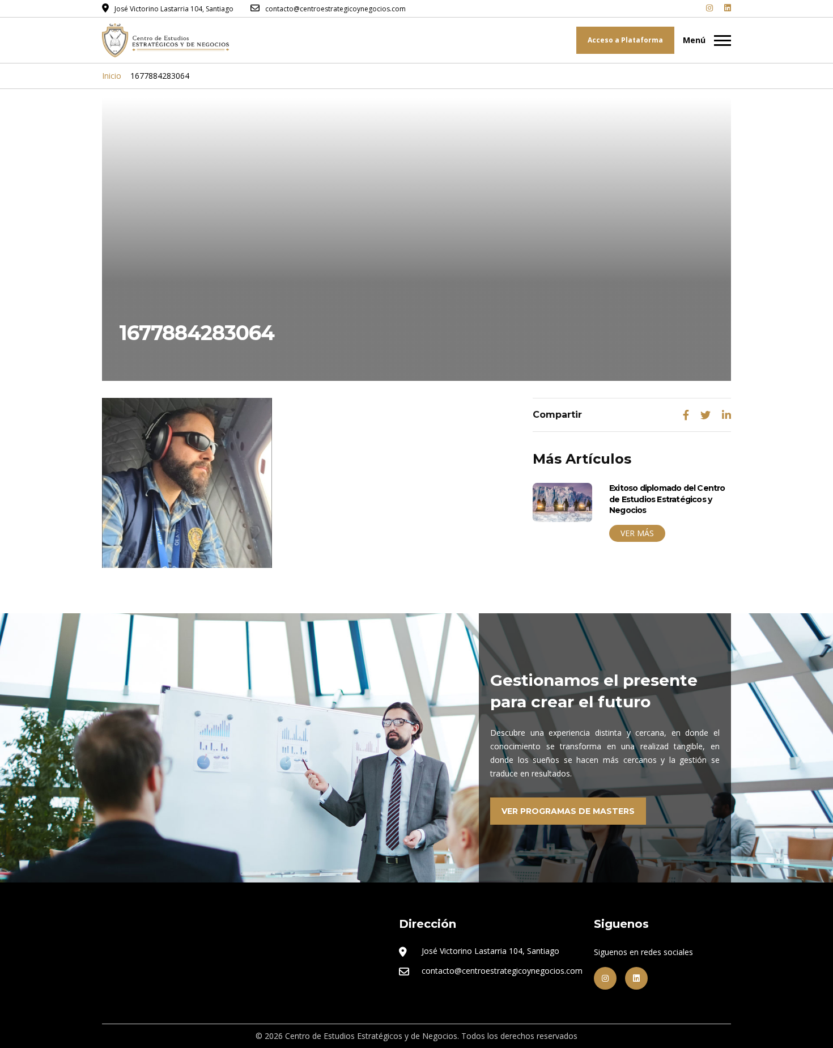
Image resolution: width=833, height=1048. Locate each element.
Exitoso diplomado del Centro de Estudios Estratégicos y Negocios (667, 499)
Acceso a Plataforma (625, 40)
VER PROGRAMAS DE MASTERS (568, 811)
